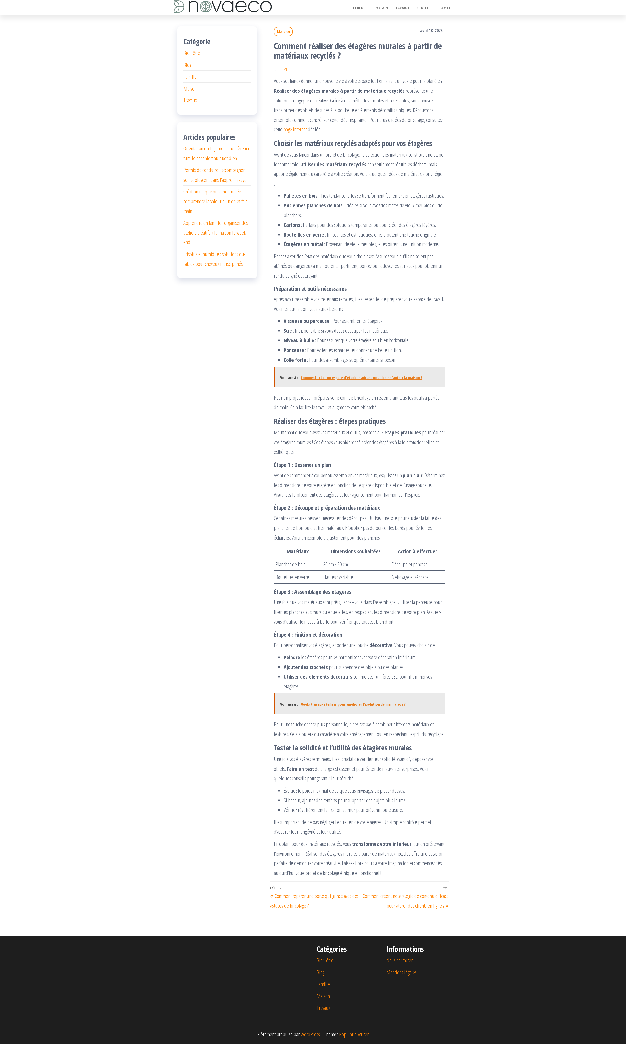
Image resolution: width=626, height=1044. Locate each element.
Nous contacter (399, 960)
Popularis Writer (354, 1034)
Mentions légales (401, 972)
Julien (283, 69)
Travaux (402, 7)
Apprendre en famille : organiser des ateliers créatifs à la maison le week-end (215, 232)
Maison (382, 7)
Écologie (360, 7)
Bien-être (424, 7)
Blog (187, 64)
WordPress (310, 1034)
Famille (446, 7)
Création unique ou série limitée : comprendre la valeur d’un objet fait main (215, 201)
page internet (295, 129)
